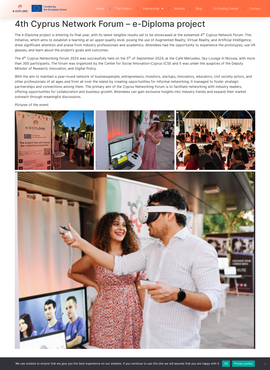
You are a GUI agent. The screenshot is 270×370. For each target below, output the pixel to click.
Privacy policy (243, 363)
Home (100, 9)
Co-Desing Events (225, 9)
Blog (199, 9)
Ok (226, 363)
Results (179, 9)
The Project (123, 9)
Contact (255, 9)
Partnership (151, 9)
